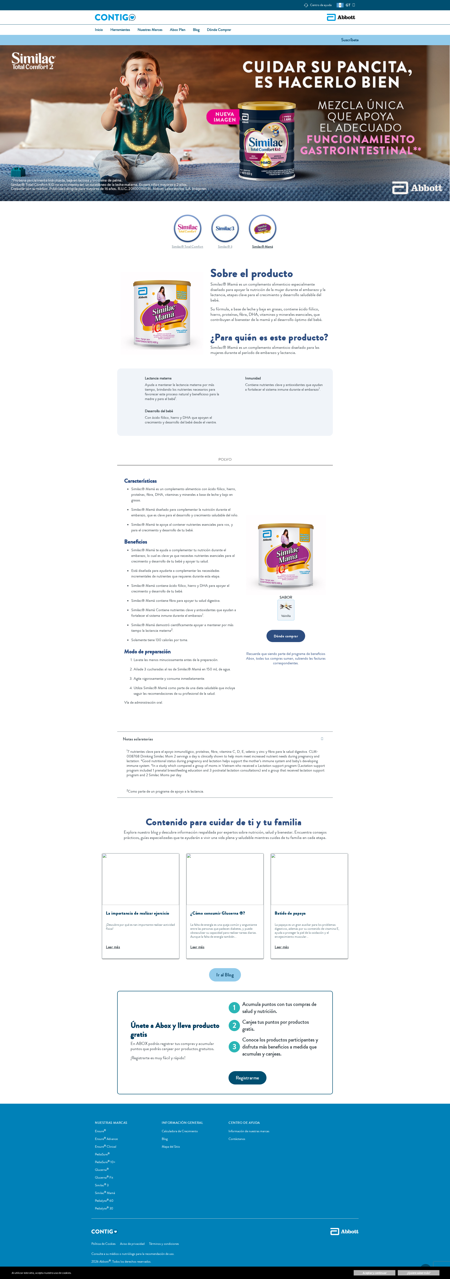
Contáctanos (237, 1139)
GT (348, 5)
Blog (165, 1139)
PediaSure (102, 1154)
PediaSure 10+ (105, 1162)
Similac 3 (102, 1185)
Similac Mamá (105, 1193)
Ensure (100, 1131)
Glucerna (102, 1170)
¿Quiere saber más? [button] (418, 1273)
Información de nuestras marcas (249, 1131)
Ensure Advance (106, 1139)
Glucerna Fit (104, 1177)
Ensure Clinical (105, 1146)
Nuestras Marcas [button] (150, 30)
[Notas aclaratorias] (322, 739)
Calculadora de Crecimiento (180, 1131)
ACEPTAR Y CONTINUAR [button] (374, 1273)
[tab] (225, 460)
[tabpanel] (225, 592)
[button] (350, 39)
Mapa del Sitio (171, 1146)
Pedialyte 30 (104, 1208)
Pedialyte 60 (104, 1200)
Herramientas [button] (120, 30)
